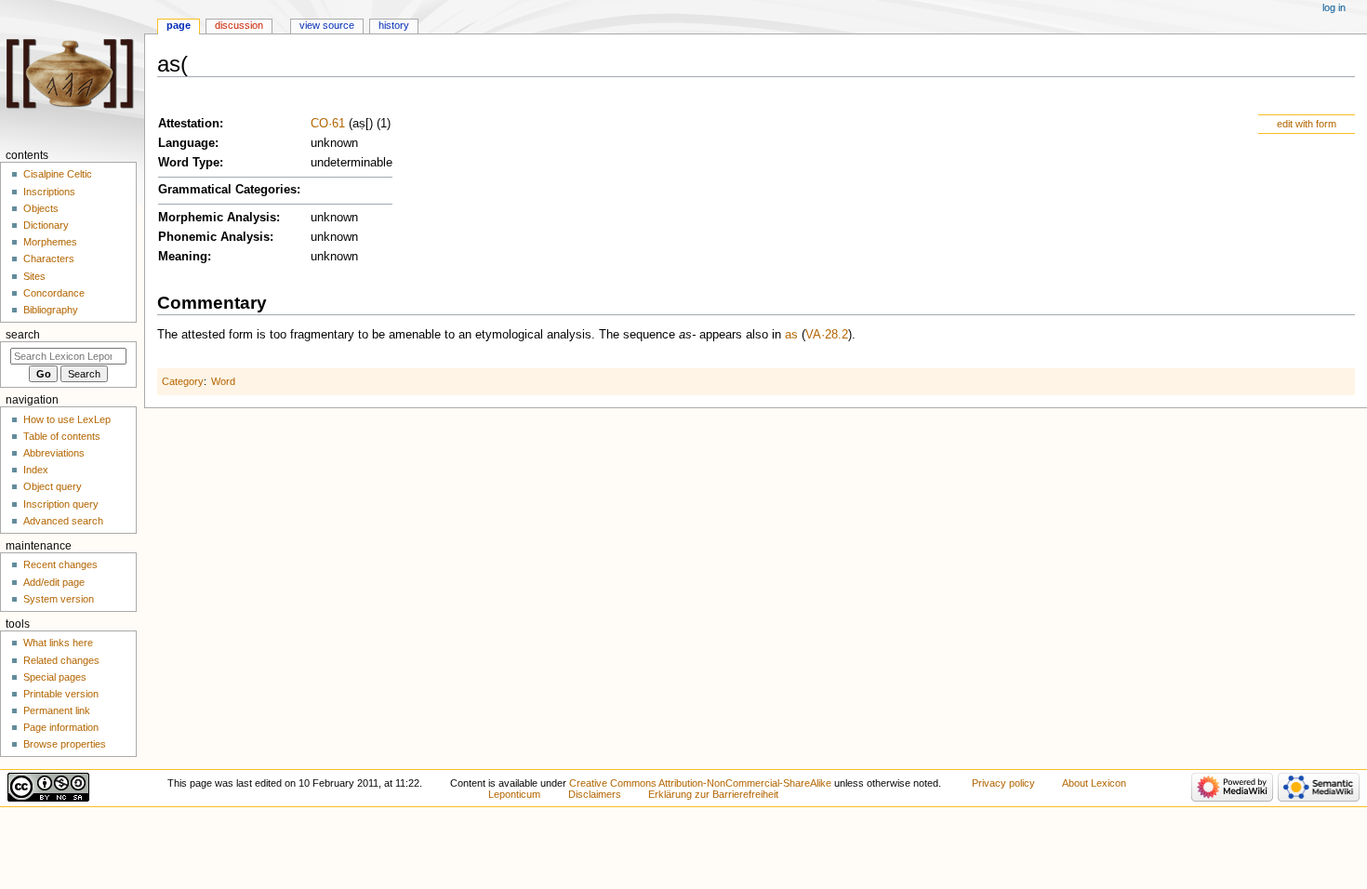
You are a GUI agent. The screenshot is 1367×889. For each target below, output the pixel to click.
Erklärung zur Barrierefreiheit (713, 794)
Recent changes (60, 564)
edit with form (1306, 123)
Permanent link (56, 710)
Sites (34, 276)
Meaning (182, 256)
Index (35, 469)
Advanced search (63, 520)
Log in (1334, 7)
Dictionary (46, 225)
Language (186, 143)
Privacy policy (1003, 783)
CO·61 (328, 123)
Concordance (54, 293)
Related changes (61, 660)
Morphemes (50, 241)
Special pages (54, 677)
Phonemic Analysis (214, 237)
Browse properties (64, 744)
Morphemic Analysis (217, 217)
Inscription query (61, 504)
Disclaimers (594, 794)
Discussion (239, 25)
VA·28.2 (826, 334)
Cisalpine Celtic (57, 173)
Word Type (188, 162)
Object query (52, 486)
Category (183, 381)
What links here (58, 642)
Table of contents (61, 436)
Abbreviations (54, 452)
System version (58, 598)
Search (23, 334)
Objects (41, 208)
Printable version (61, 693)
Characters (48, 258)
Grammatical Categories (227, 189)
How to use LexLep (67, 419)
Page (178, 25)
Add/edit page (54, 582)
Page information (61, 727)
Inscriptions (49, 191)
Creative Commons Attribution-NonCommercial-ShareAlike (700, 783)
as (791, 334)
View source (326, 25)
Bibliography (50, 309)
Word (223, 381)
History (393, 25)
